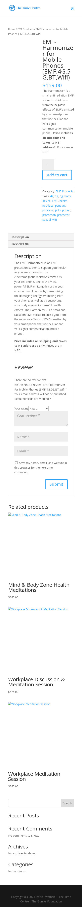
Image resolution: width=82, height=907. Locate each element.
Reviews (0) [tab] (20, 244)
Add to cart (57, 175)
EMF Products (26, 29)
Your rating (21, 408)
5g (56, 196)
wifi (54, 219)
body (67, 196)
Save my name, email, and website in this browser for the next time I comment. (40, 467)
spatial (46, 219)
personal (48, 210)
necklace (48, 205)
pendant (60, 205)
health (63, 201)
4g (51, 196)
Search (67, 803)
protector (63, 215)
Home (11, 29)
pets (58, 210)
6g (61, 196)
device (46, 201)
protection (49, 215)
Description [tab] (20, 237)
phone (66, 210)
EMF (55, 201)
